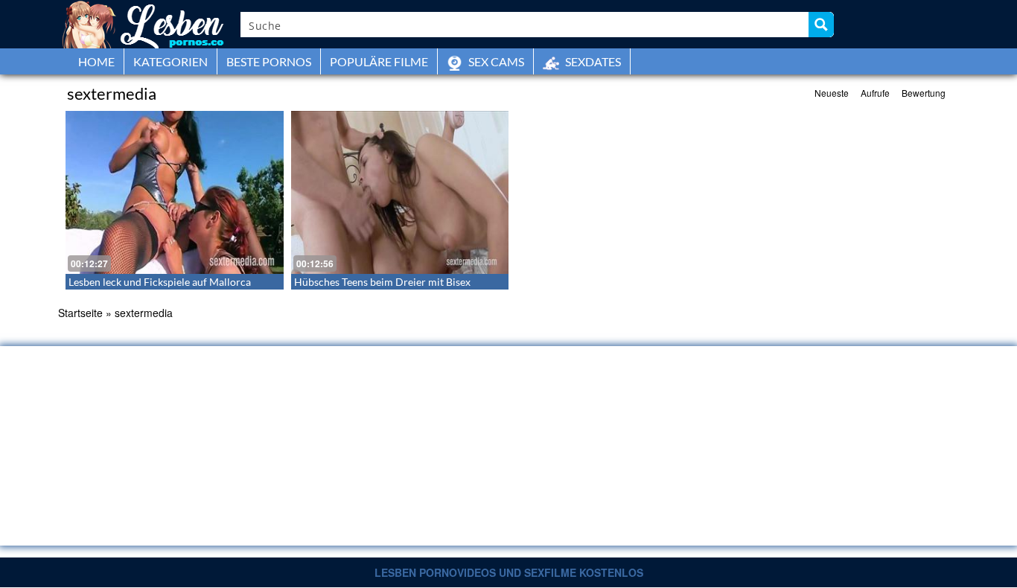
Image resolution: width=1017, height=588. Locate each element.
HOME (96, 61)
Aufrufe (875, 92)
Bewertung (924, 92)
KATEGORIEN (170, 61)
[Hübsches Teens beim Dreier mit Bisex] (400, 192)
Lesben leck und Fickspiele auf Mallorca (159, 281)
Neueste (831, 92)
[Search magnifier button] (821, 24)
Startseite (80, 312)
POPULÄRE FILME (379, 61)
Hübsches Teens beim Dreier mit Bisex (382, 281)
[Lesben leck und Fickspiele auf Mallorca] (175, 192)
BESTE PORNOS (268, 61)
